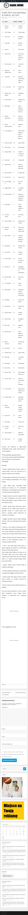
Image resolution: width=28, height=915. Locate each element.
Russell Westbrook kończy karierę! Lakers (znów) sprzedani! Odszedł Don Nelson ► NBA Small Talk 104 (13, 864)
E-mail (3, 736)
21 (16, 833)
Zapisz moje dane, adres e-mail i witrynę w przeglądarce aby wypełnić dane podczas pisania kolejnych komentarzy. (13, 754)
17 (2, 833)
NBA (5, 684)
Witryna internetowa (7, 744)
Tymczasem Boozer (20, 692)
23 (23, 833)
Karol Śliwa (5, 17)
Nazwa (3, 728)
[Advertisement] (14, 669)
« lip (3, 838)
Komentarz (5, 707)
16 (23, 831)
